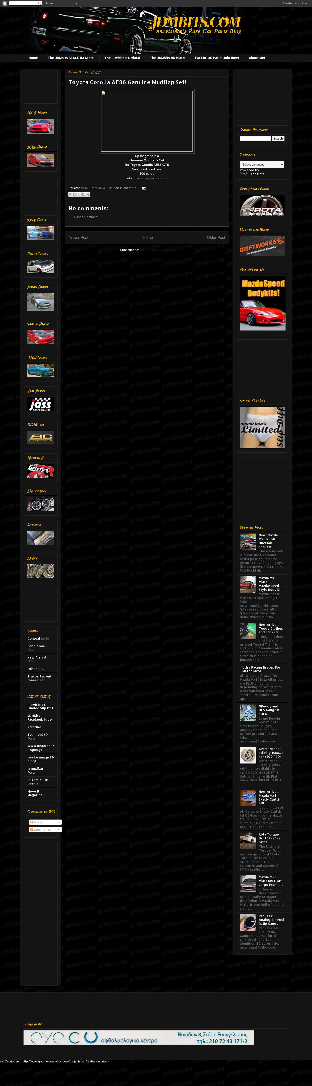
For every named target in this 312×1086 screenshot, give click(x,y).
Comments (42, 829)
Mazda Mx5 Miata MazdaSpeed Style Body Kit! (271, 583)
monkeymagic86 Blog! (40, 759)
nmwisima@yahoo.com (150, 178)
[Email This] (70, 194)
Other (32, 669)
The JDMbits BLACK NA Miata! (71, 58)
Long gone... (37, 646)
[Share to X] (79, 194)
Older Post (216, 237)
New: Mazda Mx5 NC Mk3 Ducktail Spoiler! (268, 540)
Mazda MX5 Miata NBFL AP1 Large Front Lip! (271, 881)
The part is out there (121, 188)
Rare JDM (97, 188)
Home (33, 58)
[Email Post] (143, 188)
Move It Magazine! (35, 793)
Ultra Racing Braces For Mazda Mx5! (261, 669)
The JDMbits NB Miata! (167, 58)
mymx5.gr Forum (35, 770)
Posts (38, 822)
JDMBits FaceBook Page (39, 717)
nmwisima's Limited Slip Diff (40, 706)
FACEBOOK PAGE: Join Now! (217, 58)
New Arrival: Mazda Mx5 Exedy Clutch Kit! (269, 797)
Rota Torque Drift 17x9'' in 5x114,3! (269, 838)
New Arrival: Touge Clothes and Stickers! (271, 628)
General (33, 638)
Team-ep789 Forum (37, 736)
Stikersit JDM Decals (37, 782)
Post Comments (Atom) (157, 250)
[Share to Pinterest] (88, 194)
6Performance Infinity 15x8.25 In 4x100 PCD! (271, 752)
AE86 (85, 188)
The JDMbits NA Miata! (122, 58)
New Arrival (36, 657)
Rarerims (34, 727)
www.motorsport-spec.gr (40, 748)
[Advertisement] (41, 85)
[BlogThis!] (75, 194)
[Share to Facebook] (83, 194)
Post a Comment (86, 217)
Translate (257, 174)
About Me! (257, 58)
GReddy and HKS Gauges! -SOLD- (270, 710)
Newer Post (78, 237)
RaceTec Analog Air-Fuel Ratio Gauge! (271, 920)
